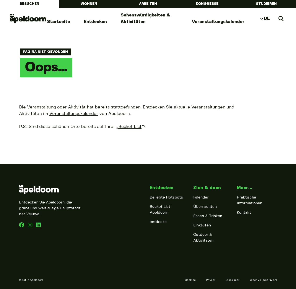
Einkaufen (202, 225)
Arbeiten (148, 3)
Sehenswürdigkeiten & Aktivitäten (145, 18)
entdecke (158, 222)
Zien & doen (207, 188)
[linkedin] (30, 226)
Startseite (58, 22)
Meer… (244, 188)
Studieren (266, 3)
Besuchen (29, 3)
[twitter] (38, 226)
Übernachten (205, 207)
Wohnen (89, 3)
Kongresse (207, 3)
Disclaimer (232, 280)
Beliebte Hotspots (166, 197)
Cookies (190, 280)
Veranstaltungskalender (218, 22)
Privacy (210, 280)
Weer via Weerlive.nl (263, 280)
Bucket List (129, 127)
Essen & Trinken (207, 216)
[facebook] (22, 226)
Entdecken (95, 22)
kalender (201, 197)
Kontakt (244, 213)
